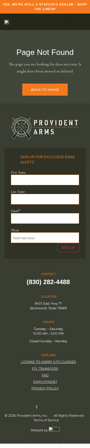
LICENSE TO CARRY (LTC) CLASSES (48, 362)
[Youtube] (45, 407)
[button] (69, 21)
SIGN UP (68, 247)
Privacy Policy (45, 388)
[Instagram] (54, 407)
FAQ (45, 375)
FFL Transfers (45, 369)
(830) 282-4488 (48, 281)
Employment (45, 382)
